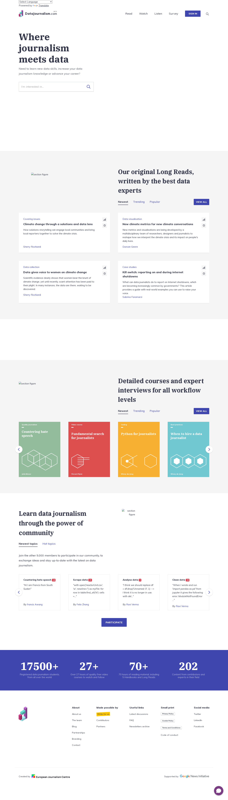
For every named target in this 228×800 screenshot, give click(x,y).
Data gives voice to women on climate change (55, 272)
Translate (43, 5)
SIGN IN (193, 13)
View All (201, 202)
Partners (100, 726)
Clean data (180, 579)
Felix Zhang (83, 604)
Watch (143, 13)
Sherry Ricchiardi (32, 246)
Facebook (199, 726)
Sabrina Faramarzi (132, 297)
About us (76, 714)
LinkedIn (198, 720)
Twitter (197, 714)
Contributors (102, 720)
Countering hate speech (39, 579)
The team (77, 720)
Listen (158, 13)
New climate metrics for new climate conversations (158, 224)
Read (128, 13)
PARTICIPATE (114, 622)
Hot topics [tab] (49, 543)
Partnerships (78, 732)
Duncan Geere (130, 246)
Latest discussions (139, 714)
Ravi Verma (132, 604)
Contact (76, 745)
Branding (76, 738)
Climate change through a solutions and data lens (58, 224)
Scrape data (82, 579)
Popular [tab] (155, 202)
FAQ (132, 720)
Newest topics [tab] (28, 543)
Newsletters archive (140, 726)
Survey (173, 13)
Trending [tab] (139, 202)
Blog (74, 726)
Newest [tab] (123, 202)
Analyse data (132, 579)
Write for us (103, 714)
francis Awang (34, 604)
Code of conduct (169, 735)
